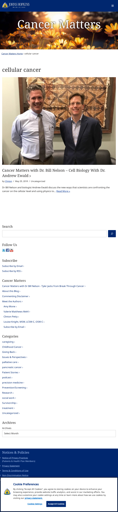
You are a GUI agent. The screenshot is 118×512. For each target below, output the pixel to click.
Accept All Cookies (56, 504)
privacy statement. (34, 498)
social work (8, 397)
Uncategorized (10, 413)
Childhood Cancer (12, 346)
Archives (6, 428)
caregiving (8, 341)
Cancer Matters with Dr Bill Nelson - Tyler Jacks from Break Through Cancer (43, 286)
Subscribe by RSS (11, 271)
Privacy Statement (11, 465)
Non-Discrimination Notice (15, 475)
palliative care (9, 362)
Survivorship (9, 402)
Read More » (63, 191)
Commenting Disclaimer (15, 296)
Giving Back (8, 352)
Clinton (8, 181)
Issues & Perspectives (14, 357)
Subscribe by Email (12, 266)
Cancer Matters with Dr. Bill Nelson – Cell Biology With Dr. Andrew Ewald (53, 173)
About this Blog (10, 291)
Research (7, 392)
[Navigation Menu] (112, 5)
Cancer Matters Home (12, 53)
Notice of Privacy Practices (15, 457)
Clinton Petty (11, 316)
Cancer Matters (59, 24)
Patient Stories (10, 372)
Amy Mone (9, 306)
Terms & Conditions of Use (15, 470)
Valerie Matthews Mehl (16, 311)
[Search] (112, 233)
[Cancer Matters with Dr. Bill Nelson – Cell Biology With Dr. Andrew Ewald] (59, 121)
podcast (6, 377)
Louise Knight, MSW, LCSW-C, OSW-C (23, 321)
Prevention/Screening (14, 387)
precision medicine (12, 382)
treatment (7, 408)
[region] (59, 494)
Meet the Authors (11, 301)
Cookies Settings (34, 504)
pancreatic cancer (12, 367)
